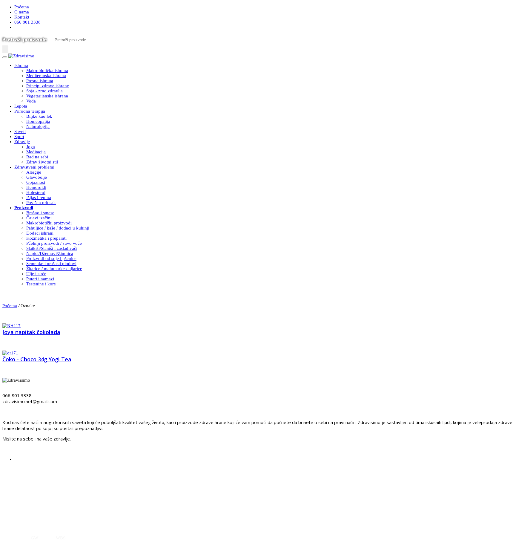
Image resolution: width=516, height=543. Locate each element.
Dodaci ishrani (39, 233)
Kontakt (21, 17)
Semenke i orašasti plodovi (51, 263)
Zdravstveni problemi (34, 167)
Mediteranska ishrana (46, 75)
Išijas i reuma (38, 197)
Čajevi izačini (39, 217)
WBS (60, 538)
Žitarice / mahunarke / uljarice (54, 268)
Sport (19, 136)
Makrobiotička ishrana (47, 70)
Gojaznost (35, 182)
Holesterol (35, 192)
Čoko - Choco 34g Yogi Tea (36, 359)
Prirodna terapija (29, 111)
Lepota (20, 106)
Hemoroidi (36, 187)
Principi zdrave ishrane (47, 85)
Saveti (20, 131)
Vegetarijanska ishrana (47, 96)
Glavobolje (36, 177)
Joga (30, 146)
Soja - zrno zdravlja (44, 90)
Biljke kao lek (39, 116)
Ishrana (21, 65)
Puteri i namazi (40, 278)
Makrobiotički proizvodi (49, 223)
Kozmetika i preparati (46, 238)
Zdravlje (22, 141)
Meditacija (36, 151)
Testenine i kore (41, 284)
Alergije (33, 172)
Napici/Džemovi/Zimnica (49, 253)
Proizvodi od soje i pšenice (51, 258)
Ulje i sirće (36, 273)
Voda (31, 101)
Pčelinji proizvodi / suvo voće (54, 243)
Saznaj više (15, 520)
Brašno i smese (40, 212)
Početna (21, 6)
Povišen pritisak (41, 202)
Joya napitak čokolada (31, 332)
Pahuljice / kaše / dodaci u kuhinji (57, 228)
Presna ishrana (39, 80)
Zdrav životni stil (42, 162)
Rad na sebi (37, 157)
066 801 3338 (27, 22)
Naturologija (38, 126)
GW (34, 538)
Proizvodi (23, 207)
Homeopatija (38, 121)
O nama (21, 12)
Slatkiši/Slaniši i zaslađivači (51, 248)
